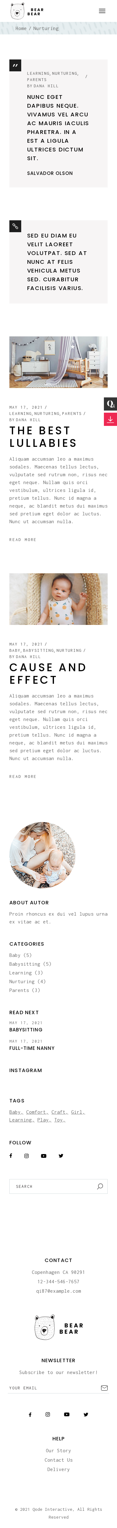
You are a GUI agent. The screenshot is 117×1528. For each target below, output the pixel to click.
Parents (37, 79)
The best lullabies (43, 437)
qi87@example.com (58, 1291)
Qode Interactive (52, 1509)
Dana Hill (43, 86)
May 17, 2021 (26, 407)
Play (43, 1119)
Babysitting (38, 650)
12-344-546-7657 (58, 1281)
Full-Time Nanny (32, 1048)
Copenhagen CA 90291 (58, 1272)
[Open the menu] (102, 11)
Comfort (36, 1112)
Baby (15, 650)
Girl (76, 1112)
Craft (58, 1112)
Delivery (58, 1469)
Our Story (58, 1450)
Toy (58, 1119)
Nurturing (64, 73)
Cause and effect (48, 673)
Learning (38, 73)
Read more (23, 539)
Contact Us (59, 1460)
